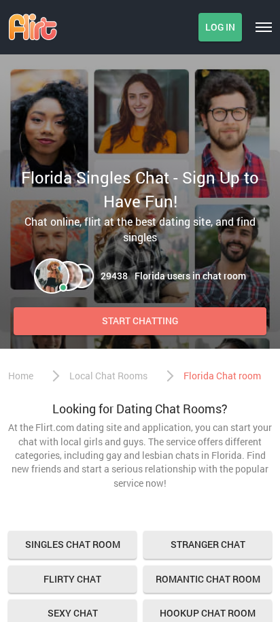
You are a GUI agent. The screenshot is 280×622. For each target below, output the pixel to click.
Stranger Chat (208, 544)
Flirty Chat (72, 578)
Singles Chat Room (72, 544)
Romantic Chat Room (208, 578)
